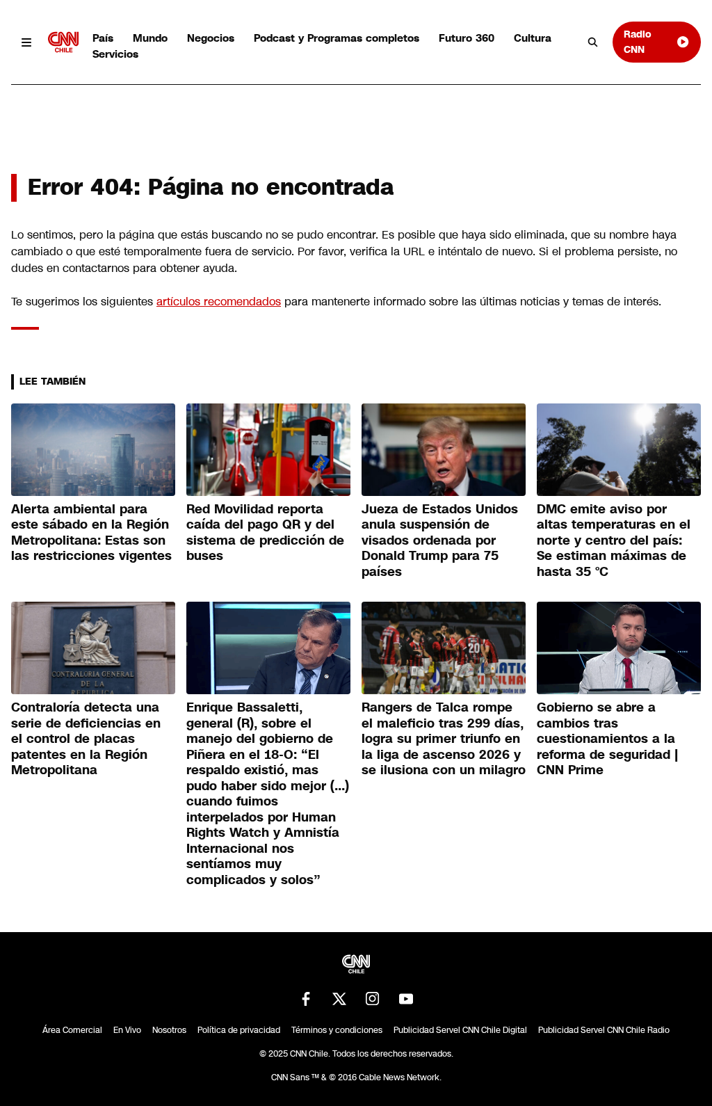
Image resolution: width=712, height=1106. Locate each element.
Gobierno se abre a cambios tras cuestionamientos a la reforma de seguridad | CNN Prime (607, 738)
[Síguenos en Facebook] (306, 999)
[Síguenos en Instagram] (373, 999)
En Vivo (127, 1030)
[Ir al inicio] (63, 42)
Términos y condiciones (336, 1030)
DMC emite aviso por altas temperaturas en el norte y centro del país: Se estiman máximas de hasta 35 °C (613, 540)
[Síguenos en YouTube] (406, 999)
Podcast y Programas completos (336, 38)
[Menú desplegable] (26, 42)
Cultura (532, 38)
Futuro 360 (466, 38)
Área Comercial (72, 1030)
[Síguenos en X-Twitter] (339, 999)
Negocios (210, 38)
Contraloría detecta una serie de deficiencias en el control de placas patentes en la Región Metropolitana (86, 738)
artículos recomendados (218, 302)
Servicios (115, 54)
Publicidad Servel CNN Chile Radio (604, 1030)
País (102, 38)
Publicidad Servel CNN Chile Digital (460, 1030)
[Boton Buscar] (593, 42)
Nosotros (169, 1030)
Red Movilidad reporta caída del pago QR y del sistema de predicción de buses (265, 533)
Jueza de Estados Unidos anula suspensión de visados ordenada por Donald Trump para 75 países (440, 540)
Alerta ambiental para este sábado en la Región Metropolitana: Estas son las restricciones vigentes (91, 533)
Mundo (150, 38)
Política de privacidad (238, 1030)
